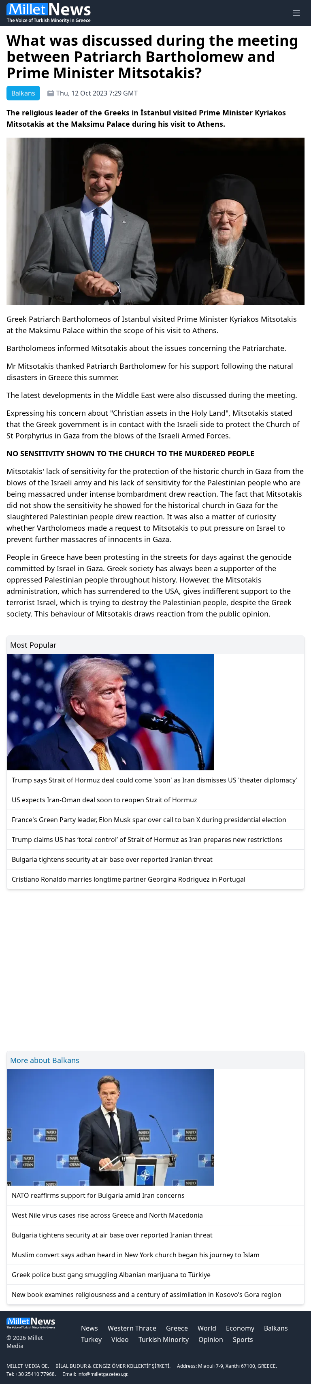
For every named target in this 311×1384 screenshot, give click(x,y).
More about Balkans (44, 1060)
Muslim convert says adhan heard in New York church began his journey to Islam (136, 1254)
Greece (177, 1328)
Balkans (276, 1328)
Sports (243, 1339)
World (207, 1328)
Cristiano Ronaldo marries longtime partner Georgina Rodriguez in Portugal (128, 879)
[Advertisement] (155, 969)
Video (120, 1339)
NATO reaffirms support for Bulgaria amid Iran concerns (98, 1195)
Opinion (210, 1339)
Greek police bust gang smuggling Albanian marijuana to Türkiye (111, 1274)
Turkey (91, 1339)
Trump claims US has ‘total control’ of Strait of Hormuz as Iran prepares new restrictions (147, 839)
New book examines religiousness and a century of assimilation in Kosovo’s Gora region (146, 1294)
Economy (240, 1328)
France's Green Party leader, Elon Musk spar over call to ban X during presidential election (149, 819)
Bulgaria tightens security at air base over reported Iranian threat (112, 859)
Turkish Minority (163, 1339)
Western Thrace (132, 1328)
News (89, 1328)
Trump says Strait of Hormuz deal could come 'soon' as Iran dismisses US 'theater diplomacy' (155, 780)
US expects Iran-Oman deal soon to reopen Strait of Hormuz (104, 799)
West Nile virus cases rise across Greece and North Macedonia (107, 1215)
